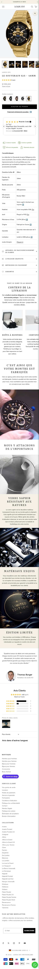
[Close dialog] (37, 477)
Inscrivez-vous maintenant (26, 489)
